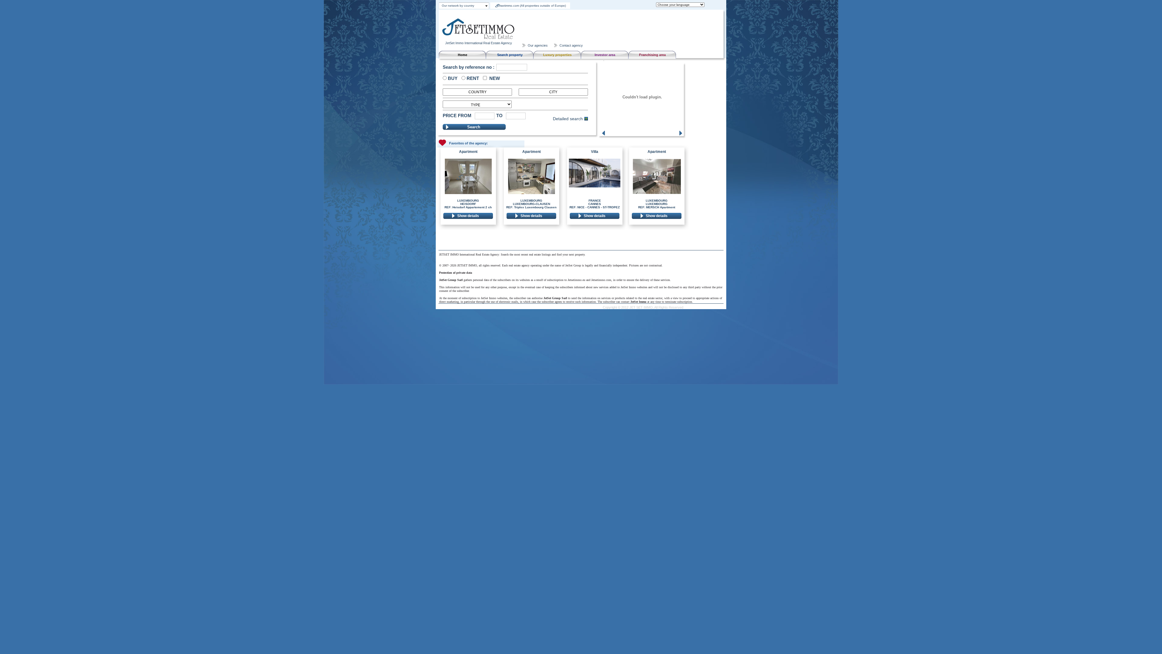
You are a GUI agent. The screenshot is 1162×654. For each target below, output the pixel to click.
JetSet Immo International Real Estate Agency (478, 43)
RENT (472, 78)
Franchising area (652, 55)
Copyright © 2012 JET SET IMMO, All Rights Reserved (643, 307)
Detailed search (568, 118)
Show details (468, 216)
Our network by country (458, 5)
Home (462, 55)
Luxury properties (557, 55)
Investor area (605, 55)
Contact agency (571, 45)
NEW (493, 78)
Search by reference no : (468, 67)
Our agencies (538, 45)
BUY (452, 78)
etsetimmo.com (532, 5)
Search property (510, 55)
